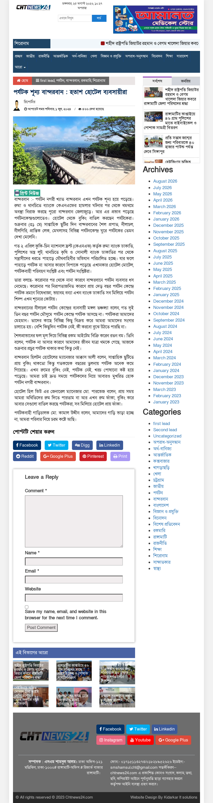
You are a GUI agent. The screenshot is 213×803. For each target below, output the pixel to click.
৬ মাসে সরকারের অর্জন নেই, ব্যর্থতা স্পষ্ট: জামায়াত (116, 699)
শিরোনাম (99, 80)
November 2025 (168, 232)
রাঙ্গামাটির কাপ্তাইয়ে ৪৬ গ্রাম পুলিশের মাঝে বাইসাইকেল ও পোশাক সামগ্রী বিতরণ (73, 671)
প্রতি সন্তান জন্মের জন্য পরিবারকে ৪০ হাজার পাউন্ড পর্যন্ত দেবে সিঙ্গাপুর (115, 674)
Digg (85, 445)
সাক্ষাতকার (161, 562)
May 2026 (162, 194)
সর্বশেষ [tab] (157, 81)
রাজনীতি (43, 56)
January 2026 (166, 219)
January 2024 (166, 371)
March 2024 (164, 358)
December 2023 (168, 377)
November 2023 (168, 383)
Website (33, 589)
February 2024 (167, 364)
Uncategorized (167, 436)
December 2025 (168, 225)
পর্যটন (60, 80)
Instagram (112, 740)
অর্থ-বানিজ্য (79, 56)
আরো (19, 67)
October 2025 (166, 238)
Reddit (27, 456)
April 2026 (162, 200)
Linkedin (111, 445)
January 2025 (166, 295)
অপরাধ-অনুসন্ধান (136, 56)
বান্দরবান (72, 80)
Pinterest (95, 456)
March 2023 (164, 390)
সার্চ (99, 18)
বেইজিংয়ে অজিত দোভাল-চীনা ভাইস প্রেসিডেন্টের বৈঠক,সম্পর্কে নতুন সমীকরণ (26, 695)
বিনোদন (157, 56)
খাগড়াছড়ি (161, 468)
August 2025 (165, 251)
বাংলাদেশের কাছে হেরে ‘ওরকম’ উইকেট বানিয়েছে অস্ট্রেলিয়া (73, 699)
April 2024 (162, 352)
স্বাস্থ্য (157, 569)
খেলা (94, 56)
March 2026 (164, 207)
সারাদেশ (182, 56)
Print (122, 456)
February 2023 (167, 396)
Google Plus (61, 456)
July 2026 (162, 188)
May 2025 (162, 270)
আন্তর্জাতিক (60, 56)
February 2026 (167, 213)
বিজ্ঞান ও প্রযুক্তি (111, 56)
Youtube (142, 740)
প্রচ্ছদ (18, 56)
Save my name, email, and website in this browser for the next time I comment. (65, 615)
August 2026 (165, 181)
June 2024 (163, 339)
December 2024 (168, 301)
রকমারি (86, 80)
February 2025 (167, 288)
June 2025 (163, 263)
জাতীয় (30, 56)
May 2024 (162, 345)
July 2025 (162, 257)
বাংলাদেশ (161, 505)
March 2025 (164, 282)
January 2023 (166, 402)
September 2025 (169, 244)
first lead (47, 80)
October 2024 (166, 314)
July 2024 (162, 333)
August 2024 (165, 326)
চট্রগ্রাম (158, 480)
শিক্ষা (169, 56)
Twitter (58, 445)
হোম (24, 80)
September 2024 (169, 320)
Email (32, 571)
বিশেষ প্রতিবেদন (166, 524)
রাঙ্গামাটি (160, 537)
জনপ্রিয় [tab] (185, 81)
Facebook (28, 445)
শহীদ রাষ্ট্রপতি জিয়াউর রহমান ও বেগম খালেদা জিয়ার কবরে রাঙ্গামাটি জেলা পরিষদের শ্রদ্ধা (29, 671)
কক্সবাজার (161, 461)
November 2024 (168, 307)
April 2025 (162, 276)
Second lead (165, 430)
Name (32, 553)
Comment (36, 491)
